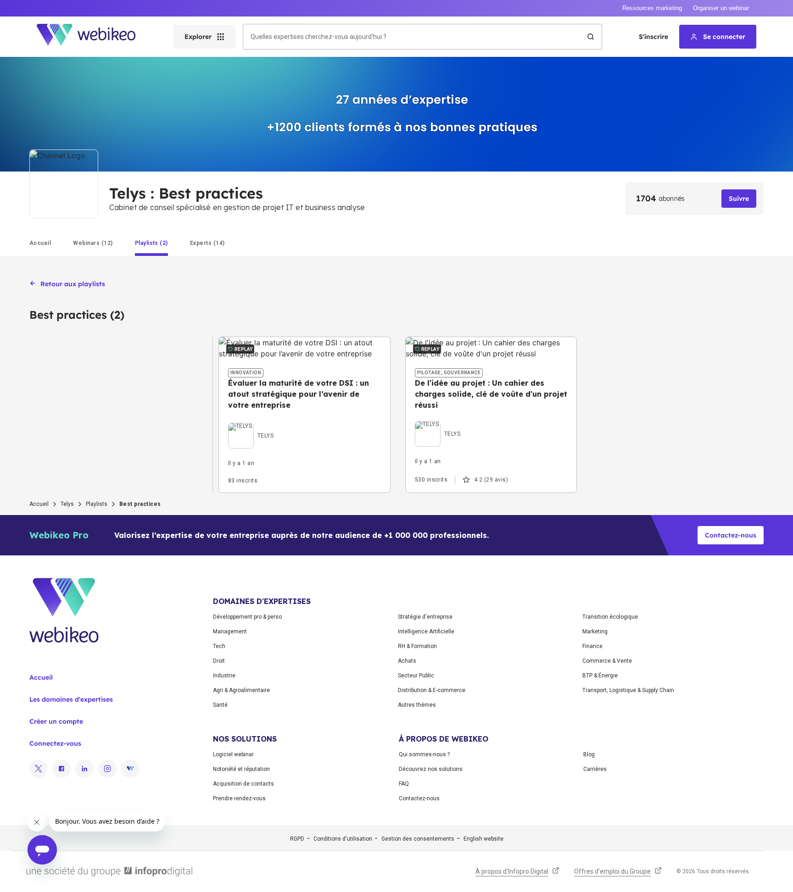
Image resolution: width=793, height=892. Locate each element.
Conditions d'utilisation (342, 839)
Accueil (39, 504)
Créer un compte (56, 721)
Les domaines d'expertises (71, 699)
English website (483, 839)
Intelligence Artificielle (426, 631)
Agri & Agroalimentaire (241, 690)
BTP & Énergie (600, 675)
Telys (67, 504)
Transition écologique (610, 617)
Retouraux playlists (72, 284)
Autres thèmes (417, 705)
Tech (219, 646)
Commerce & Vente (607, 661)
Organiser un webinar (721, 8)
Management (230, 631)
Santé (220, 705)
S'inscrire (653, 37)
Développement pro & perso (247, 617)
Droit (219, 661)
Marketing (595, 631)
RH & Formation (417, 646)
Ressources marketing (652, 8)
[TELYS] (251, 425)
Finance (592, 646)
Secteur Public (416, 675)
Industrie (224, 675)
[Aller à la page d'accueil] (94, 37)
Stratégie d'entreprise (425, 617)
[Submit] (590, 36)
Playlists (96, 504)
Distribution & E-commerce (431, 690)
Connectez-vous (55, 743)
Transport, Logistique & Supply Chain (628, 690)
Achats (407, 661)
